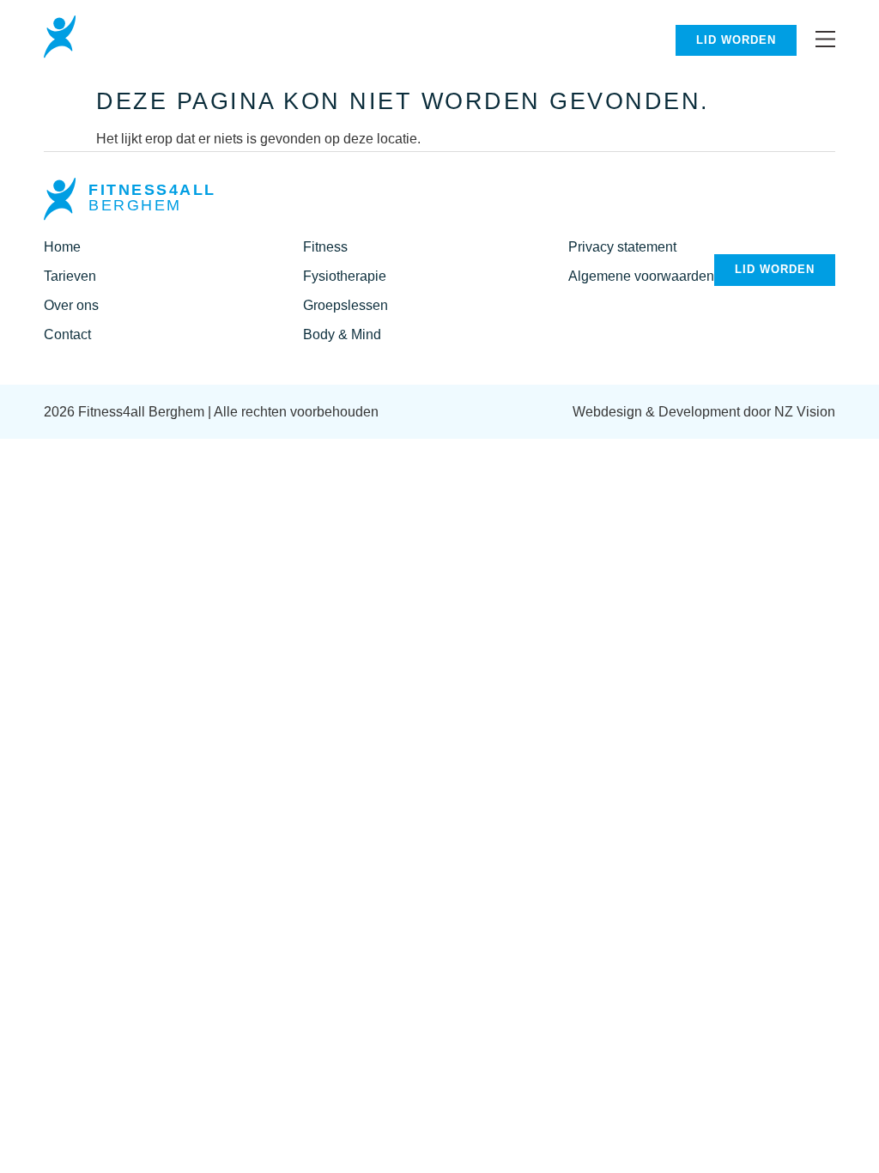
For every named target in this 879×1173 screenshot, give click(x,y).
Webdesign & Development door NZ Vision (704, 411)
